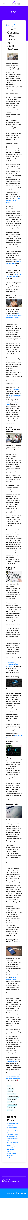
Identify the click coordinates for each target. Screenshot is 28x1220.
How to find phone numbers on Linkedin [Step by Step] (12, 1126)
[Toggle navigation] (3, 3)
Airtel (14, 264)
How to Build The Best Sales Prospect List (13, 1138)
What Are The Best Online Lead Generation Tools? (12, 1132)
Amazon (9, 264)
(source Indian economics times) (13, 200)
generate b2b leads (12, 1061)
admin (7, 25)
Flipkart (18, 261)
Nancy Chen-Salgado (15, 396)
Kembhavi (16, 389)
